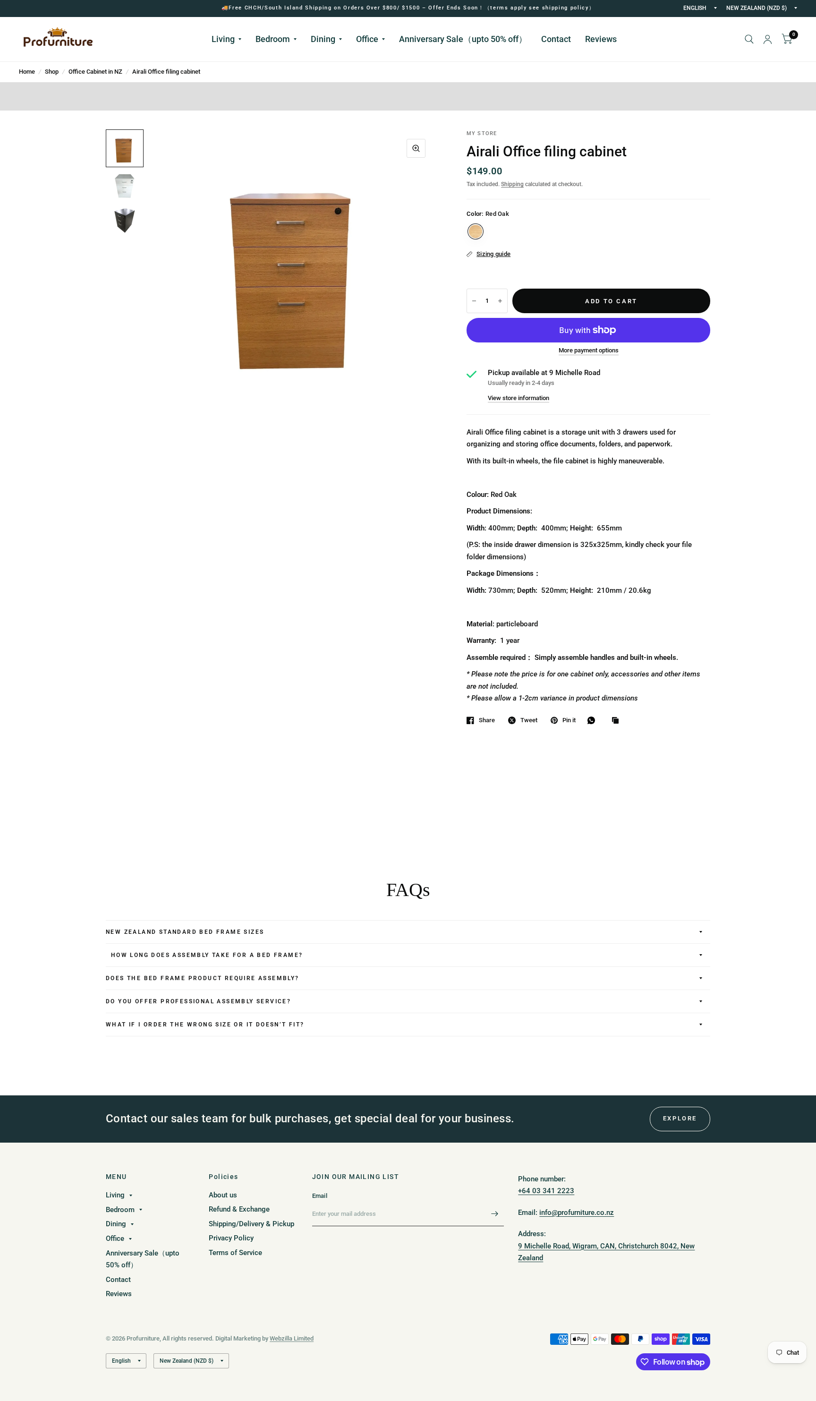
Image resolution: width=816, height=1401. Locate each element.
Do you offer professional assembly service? (198, 1001)
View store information (518, 398)
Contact (556, 39)
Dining (323, 39)
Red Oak (475, 231)
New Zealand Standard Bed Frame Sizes (185, 932)
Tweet (528, 720)
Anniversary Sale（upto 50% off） (463, 39)
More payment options (589, 350)
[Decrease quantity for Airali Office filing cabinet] (474, 301)
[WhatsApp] (593, 720)
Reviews (601, 39)
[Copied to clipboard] (618, 721)
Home (27, 71)
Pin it (569, 720)
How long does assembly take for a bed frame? (204, 955)
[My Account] (767, 39)
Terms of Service (235, 1252)
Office (367, 39)
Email (319, 1195)
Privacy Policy (231, 1238)
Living (223, 39)
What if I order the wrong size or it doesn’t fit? (205, 1024)
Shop (52, 71)
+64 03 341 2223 (546, 1191)
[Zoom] (416, 148)
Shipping (512, 184)
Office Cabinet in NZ (95, 71)
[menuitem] (226, 39)
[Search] (749, 39)
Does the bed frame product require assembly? (202, 978)
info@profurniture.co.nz (576, 1212)
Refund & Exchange (239, 1209)
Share (487, 720)
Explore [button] (680, 1118)
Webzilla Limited (292, 1338)
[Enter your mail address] (494, 1214)
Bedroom (272, 39)
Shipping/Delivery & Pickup (251, 1224)
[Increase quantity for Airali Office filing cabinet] (500, 301)
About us (223, 1195)
